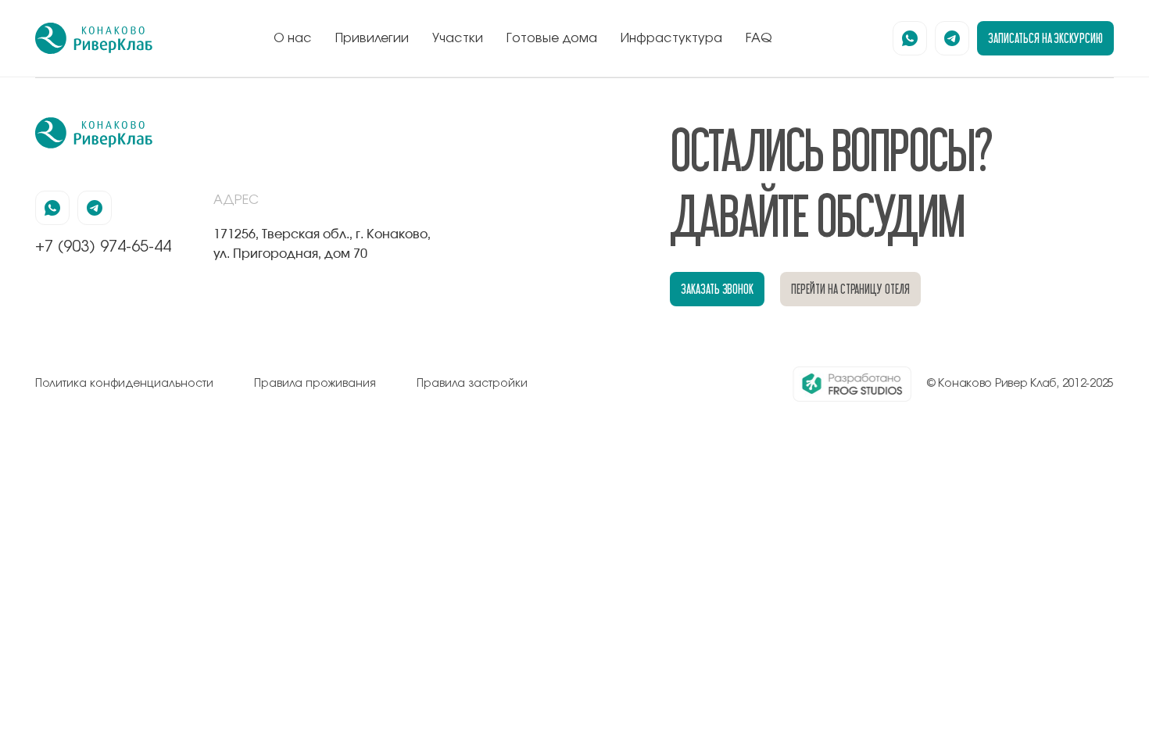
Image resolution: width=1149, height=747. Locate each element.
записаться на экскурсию (1045, 37)
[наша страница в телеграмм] (952, 38)
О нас (293, 38)
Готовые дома (551, 38)
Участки (457, 38)
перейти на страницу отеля (850, 288)
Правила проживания (315, 383)
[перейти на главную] (93, 38)
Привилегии (372, 38)
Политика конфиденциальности (124, 383)
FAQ (759, 38)
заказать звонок (717, 288)
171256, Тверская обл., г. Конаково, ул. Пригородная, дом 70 (322, 243)
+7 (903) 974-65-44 (103, 247)
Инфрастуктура (671, 38)
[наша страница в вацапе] (909, 38)
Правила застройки (472, 383)
